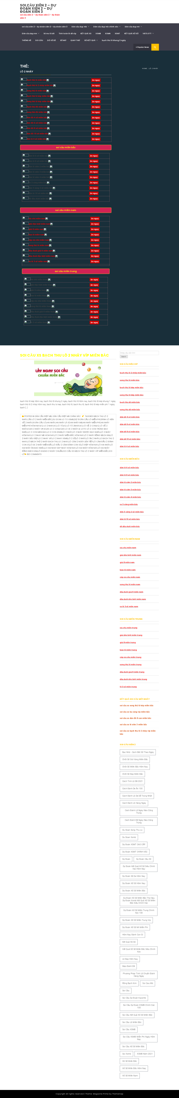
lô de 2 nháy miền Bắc (41, 444)
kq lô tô (58, 425)
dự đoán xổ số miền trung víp (136, 920)
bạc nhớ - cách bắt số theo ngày (138, 752)
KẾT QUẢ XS (85, 33)
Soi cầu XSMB (129, 1029)
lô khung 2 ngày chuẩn (50, 451)
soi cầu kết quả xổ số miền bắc (137, 1015)
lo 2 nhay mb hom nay (42, 435)
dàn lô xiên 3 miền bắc (39, 172)
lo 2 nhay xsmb (60, 438)
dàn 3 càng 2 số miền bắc (41, 188)
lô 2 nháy (67, 432)
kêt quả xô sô (129, 942)
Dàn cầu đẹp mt (132, 26)
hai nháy (51, 422)
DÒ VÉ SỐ (51, 40)
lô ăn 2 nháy (92, 438)
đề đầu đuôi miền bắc (39, 199)
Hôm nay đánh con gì (132, 934)
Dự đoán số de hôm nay (133, 876)
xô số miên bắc (129, 1061)
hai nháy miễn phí (91, 422)
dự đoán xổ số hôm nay (133, 883)
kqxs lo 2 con (51, 429)
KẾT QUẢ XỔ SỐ (131, 33)
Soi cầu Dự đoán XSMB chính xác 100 (139, 1006)
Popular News (143, 47)
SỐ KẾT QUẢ (89, 40)
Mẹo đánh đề (128, 966)
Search (123, 357)
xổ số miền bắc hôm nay (134, 1068)
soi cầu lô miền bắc (131, 1022)
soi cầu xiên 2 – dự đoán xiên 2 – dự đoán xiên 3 (38, 8)
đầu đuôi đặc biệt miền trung (44, 317)
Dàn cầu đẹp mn (29, 33)
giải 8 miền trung (39, 290)
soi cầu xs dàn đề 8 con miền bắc (135, 718)
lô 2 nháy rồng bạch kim (97, 435)
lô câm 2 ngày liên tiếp (81, 441)
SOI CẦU (39, 40)
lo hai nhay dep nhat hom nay (60, 448)
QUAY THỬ (75, 40)
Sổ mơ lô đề (49, 33)
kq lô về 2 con (88, 425)
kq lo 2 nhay (46, 425)
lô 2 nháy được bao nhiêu (86, 432)
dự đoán (126, 859)
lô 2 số (72, 438)
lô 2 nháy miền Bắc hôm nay (69, 435)
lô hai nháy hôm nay (86, 448)
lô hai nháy (104, 444)
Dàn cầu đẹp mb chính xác (105, 26)
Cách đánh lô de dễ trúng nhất (137, 796)
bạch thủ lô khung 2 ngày (114, 40)
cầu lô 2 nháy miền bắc (40, 419)
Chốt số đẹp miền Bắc (132, 774)
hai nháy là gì (63, 422)
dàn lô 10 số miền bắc (39, 193)
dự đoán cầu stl (143, 859)
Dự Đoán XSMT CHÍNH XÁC (134, 852)
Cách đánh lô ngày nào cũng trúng (139, 811)
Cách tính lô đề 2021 (132, 781)
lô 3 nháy (81, 438)
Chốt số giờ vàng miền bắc (135, 759)
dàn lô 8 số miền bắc (38, 161)
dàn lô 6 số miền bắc (38, 156)
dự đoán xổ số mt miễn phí (135, 927)
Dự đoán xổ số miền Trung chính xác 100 (138, 911)
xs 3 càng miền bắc (38, 182)
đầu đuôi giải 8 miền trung (43, 312)
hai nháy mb (76, 422)
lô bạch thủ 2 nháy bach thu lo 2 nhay (48, 441)
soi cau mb (147, 983)
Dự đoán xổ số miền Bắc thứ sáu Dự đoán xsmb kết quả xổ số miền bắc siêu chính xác (139, 900)
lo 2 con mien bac (37, 432)
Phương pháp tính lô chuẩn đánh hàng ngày (139, 974)
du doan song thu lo (132, 830)
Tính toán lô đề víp (67, 33)
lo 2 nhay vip (45, 438)
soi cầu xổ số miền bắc (133, 1046)
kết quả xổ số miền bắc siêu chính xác (138, 950)
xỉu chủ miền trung (39, 279)
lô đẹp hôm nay (89, 444)
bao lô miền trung (39, 295)
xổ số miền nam (130, 1075)
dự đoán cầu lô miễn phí (87, 419)
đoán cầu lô (39, 422)
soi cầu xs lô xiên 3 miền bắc (133, 724)
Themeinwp (117, 1094)
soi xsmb (126, 1054)
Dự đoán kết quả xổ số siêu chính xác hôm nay (139, 867)
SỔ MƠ (63, 40)
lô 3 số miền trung (39, 322)
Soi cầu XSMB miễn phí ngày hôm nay (139, 1038)
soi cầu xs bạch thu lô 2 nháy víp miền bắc (64, 355)
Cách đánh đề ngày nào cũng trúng (139, 821)
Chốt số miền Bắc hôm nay (135, 767)
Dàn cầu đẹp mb (79, 26)
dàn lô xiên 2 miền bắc (39, 166)
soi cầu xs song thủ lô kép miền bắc (136, 705)
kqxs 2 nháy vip (36, 429)
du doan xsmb (129, 837)
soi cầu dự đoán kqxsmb (134, 998)
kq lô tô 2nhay (72, 425)
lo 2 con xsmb (54, 432)
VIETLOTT (147, 33)
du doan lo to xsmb (63, 419)
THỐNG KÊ (26, 40)
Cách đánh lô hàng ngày (134, 803)
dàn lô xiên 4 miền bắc (39, 177)
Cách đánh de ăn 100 (132, 788)
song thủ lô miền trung (41, 306)
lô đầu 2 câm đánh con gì (67, 444)
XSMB (98, 33)
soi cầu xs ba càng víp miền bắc (135, 712)
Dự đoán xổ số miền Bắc (133, 890)
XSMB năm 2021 (145, 1054)
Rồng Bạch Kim (129, 983)
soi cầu (125, 990)
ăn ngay (94, 317)
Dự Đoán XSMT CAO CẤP (133, 844)
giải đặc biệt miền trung (42, 285)
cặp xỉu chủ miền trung (41, 301)
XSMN (107, 33)
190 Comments (34, 454)
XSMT (117, 33)
